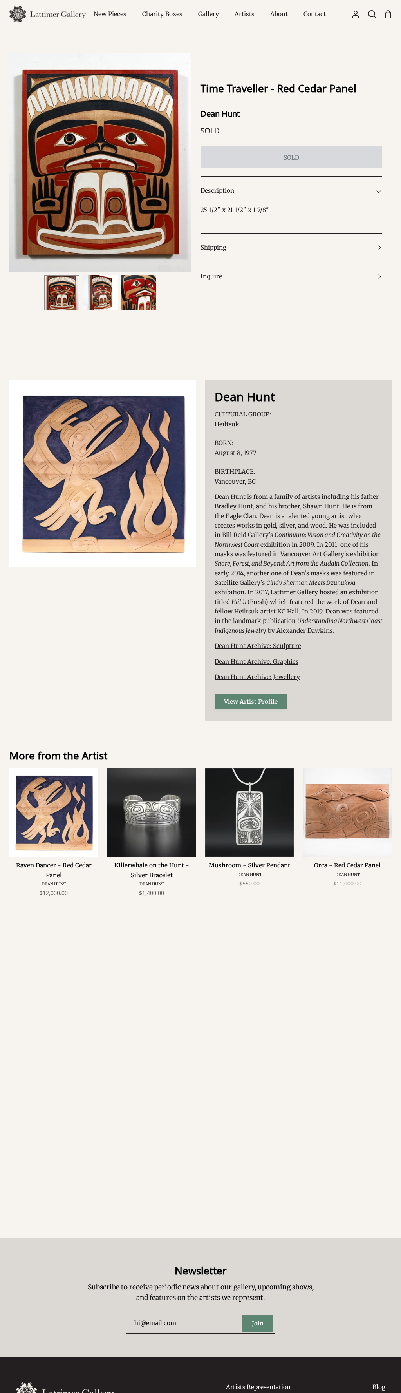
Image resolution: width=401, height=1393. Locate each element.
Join (258, 1323)
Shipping (213, 247)
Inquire (211, 276)
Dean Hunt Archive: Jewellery (257, 677)
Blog (378, 1387)
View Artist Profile (251, 701)
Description (217, 190)
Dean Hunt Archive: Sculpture (258, 646)
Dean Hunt (220, 113)
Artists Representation (258, 1387)
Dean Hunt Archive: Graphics (256, 661)
